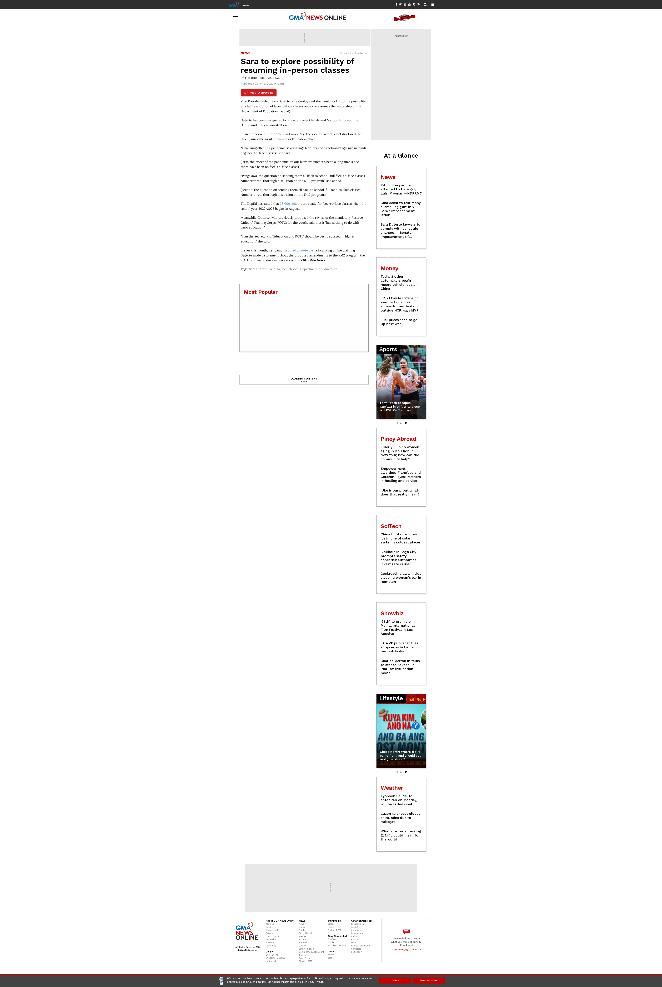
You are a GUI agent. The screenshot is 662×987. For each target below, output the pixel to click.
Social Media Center (337, 945)
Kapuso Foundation (360, 945)
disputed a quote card (299, 250)
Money (302, 927)
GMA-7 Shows (272, 954)
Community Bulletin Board (311, 951)
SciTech (302, 939)
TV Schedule (271, 961)
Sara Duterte (258, 269)
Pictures (355, 939)
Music (353, 942)
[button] (396, 423)
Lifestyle (302, 945)
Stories (331, 957)
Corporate (356, 948)
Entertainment (357, 923)
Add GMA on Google (259, 93)
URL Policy (271, 939)
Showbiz (303, 942)
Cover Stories (305, 958)
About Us (270, 923)
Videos (331, 923)
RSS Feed (332, 939)
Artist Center (356, 927)
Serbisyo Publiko (306, 948)
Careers (269, 933)
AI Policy (270, 942)
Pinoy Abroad (305, 933)
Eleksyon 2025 (305, 961)
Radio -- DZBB (334, 930)
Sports (302, 930)
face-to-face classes (283, 269)
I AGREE (395, 980)
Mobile (331, 942)
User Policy (271, 945)
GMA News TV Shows (275, 957)
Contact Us (271, 927)
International (357, 933)
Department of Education (318, 269)
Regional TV (357, 951)
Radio (354, 936)
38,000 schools (291, 204)
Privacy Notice (272, 936)
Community (356, 930)
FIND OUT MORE (429, 980)
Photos (331, 927)
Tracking (303, 955)
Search (331, 954)
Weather (303, 936)
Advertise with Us (273, 930)
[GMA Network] (234, 4)
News (245, 5)
